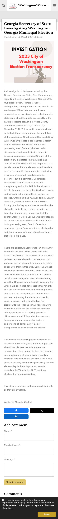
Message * (9, 459)
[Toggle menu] (54, 5)
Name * (8, 431)
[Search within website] (3, 5)
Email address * (12, 445)
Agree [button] (46, 514)
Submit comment (15, 482)
